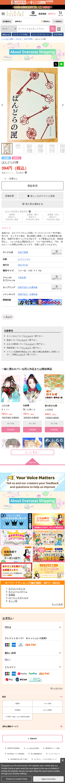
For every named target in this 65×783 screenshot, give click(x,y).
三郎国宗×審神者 (52, 417)
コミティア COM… (21, 34)
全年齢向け (7, 21)
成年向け (18, 21)
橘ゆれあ (6, 34)
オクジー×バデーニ (18, 591)
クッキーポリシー (54, 754)
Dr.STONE (58, 34)
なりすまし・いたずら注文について (45, 759)
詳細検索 (59, 28)
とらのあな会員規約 (32, 748)
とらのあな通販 (7, 39)
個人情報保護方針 (36, 754)
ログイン (52, 13)
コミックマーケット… (41, 34)
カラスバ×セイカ (17, 588)
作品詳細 (10, 429)
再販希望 (32, 185)
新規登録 (42, 13)
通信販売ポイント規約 (52, 748)
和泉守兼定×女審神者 (10, 417)
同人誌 (18, 39)
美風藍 (12, 594)
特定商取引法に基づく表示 (18, 759)
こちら (28, 335)
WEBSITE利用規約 (13, 748)
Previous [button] (2, 105)
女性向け (58, 21)
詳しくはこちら (56, 688)
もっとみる (57, 604)
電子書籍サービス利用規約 (15, 754)
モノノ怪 (13, 600)
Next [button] (63, 105)
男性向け (46, 21)
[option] (32, 105)
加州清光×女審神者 (31, 417)
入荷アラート (56, 253)
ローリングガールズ (18, 597)
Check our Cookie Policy (16, 778)
